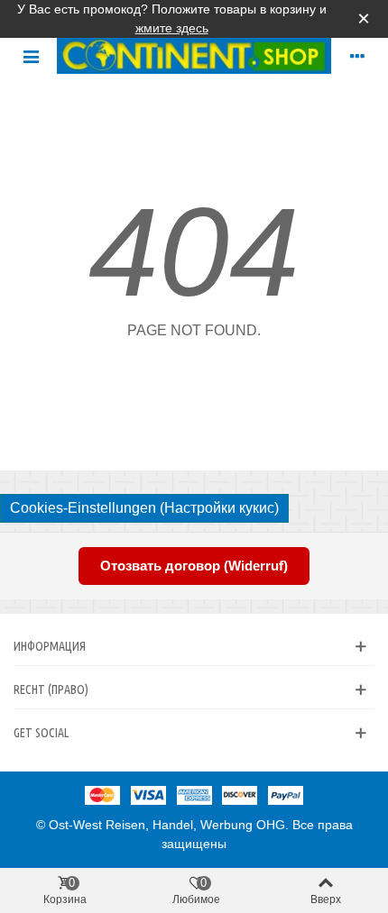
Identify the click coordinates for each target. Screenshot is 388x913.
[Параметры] (357, 56)
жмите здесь (171, 28)
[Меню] (31, 56)
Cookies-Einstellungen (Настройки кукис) (144, 508)
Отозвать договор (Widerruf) (194, 565)
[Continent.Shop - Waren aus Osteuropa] (194, 56)
